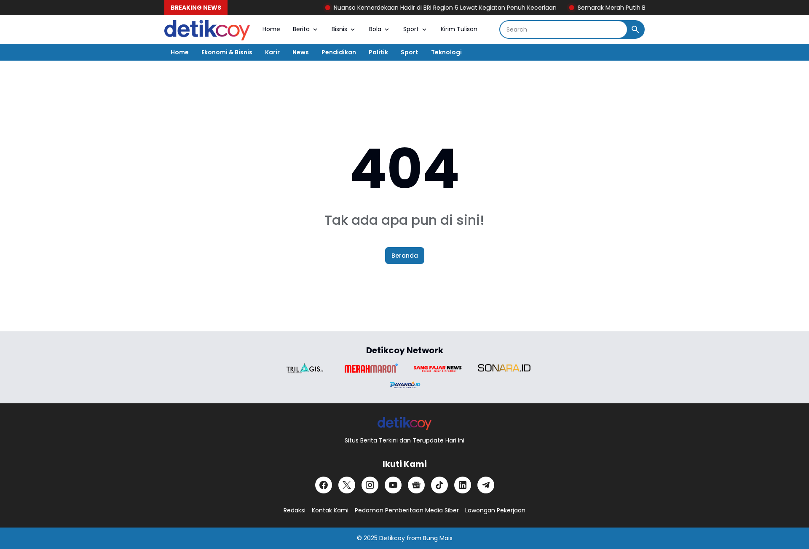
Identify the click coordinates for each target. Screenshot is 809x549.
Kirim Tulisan (459, 29)
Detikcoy (392, 538)
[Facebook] (323, 485)
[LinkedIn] (462, 485)
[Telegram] (485, 485)
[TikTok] (439, 485)
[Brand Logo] (305, 368)
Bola (375, 29)
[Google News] (416, 485)
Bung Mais (438, 538)
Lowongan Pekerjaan (495, 510)
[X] (346, 485)
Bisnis (339, 29)
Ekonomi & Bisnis (226, 52)
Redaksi (294, 510)
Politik (378, 52)
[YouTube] (393, 485)
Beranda (404, 255)
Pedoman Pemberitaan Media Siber (407, 510)
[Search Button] (635, 29)
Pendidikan (338, 52)
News (300, 52)
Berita (301, 29)
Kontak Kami (330, 510)
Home (271, 29)
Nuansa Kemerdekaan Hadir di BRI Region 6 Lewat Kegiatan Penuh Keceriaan (435, 7)
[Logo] (405, 423)
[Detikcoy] (207, 29)
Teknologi (446, 52)
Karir (272, 52)
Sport (411, 29)
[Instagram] (370, 485)
